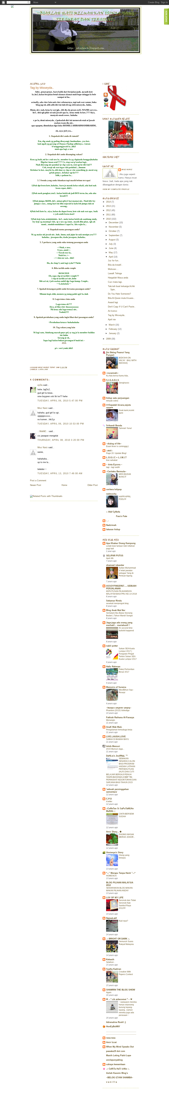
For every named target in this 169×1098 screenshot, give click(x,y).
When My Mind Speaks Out (120, 1046)
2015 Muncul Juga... (115, 749)
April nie (112, 319)
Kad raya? (123, 921)
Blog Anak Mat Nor (115, 610)
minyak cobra (112, 401)
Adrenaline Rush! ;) (116, 1022)
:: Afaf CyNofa (113, 512)
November (114, 227)
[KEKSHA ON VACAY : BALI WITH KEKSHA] (127, 360)
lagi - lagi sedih (113, 467)
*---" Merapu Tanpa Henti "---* (120, 873)
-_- (107, 520)
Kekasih (110, 959)
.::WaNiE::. (42, 431)
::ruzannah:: (112, 373)
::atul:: (109, 450)
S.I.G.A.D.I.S (112, 380)
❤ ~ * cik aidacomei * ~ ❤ (119, 999)
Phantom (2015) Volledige (118, 710)
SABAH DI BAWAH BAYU (117, 739)
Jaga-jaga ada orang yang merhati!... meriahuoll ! (119, 623)
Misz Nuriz (42, 408)
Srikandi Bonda (114, 425)
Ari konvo (112, 311)
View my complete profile (116, 189)
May (111, 252)
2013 (108, 206)
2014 (108, 202)
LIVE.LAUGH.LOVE (116, 736)
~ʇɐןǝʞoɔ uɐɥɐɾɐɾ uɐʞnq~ (118, 707)
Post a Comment (38, 480)
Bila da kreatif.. (115, 265)
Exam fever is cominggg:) (117, 446)
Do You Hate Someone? (119, 294)
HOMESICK (111, 876)
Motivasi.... (113, 269)
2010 (108, 219)
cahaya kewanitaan (115, 1064)
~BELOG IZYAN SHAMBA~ (119, 1077)
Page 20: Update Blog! (116, 453)
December (114, 222)
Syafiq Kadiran (113, 969)
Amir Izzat (111, 1042)
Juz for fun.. (113, 260)
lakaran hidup (113, 529)
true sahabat (111, 460)
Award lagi (113, 302)
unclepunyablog (114, 1060)
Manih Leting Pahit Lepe (118, 1055)
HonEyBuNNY (113, 1026)
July (111, 244)
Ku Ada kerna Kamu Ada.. (117, 376)
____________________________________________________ (121, 1032)
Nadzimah (111, 525)
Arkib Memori (113, 746)
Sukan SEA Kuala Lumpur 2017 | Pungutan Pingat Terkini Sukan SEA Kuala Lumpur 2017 (128, 653)
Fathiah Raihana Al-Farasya (120, 717)
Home (64, 485)
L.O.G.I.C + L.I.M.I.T (116, 457)
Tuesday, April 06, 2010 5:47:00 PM (60, 400)
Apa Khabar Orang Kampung (120, 543)
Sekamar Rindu (114, 600)
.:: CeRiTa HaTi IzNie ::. (118, 1069)
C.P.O (109, 799)
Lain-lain (43, 369)
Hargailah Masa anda (118, 277)
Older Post (92, 485)
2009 (108, 339)
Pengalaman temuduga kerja (119, 730)
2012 (108, 210)
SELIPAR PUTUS (114, 555)
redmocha (111, 494)
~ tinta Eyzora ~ (114, 464)
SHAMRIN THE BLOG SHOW (120, 990)
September (114, 235)
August (112, 239)
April (111, 257)
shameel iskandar (115, 565)
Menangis (110, 720)
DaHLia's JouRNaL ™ (117, 756)
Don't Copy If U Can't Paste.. (121, 306)
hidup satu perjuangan (117, 398)
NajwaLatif (111, 918)
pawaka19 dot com (115, 1051)
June (111, 248)
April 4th (110, 558)
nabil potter (112, 646)
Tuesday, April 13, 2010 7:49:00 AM (59, 473)
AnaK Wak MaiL (114, 727)
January (113, 333)
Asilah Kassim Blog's (117, 1073)
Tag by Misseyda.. (42, 87)
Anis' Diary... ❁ (113, 831)
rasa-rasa (110, 1038)
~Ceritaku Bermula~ (116, 471)
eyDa (39, 385)
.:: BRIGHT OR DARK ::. (118, 938)
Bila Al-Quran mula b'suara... (121, 298)
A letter (109, 801)
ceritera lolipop (114, 489)
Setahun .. (110, 962)
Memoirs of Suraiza (116, 687)
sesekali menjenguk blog (117, 603)
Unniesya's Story (114, 852)
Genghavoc (124, 383)
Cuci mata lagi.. (115, 282)
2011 (108, 214)
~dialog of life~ (114, 443)
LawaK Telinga (115, 273)
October (113, 231)
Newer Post (35, 485)
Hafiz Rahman (113, 666)
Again (108, 992)
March (112, 325)
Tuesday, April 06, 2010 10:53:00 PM (60, 423)
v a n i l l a (111, 1082)
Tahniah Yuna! (125, 428)
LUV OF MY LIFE (114, 897)
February (113, 329)
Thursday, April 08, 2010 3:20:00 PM (60, 440)
